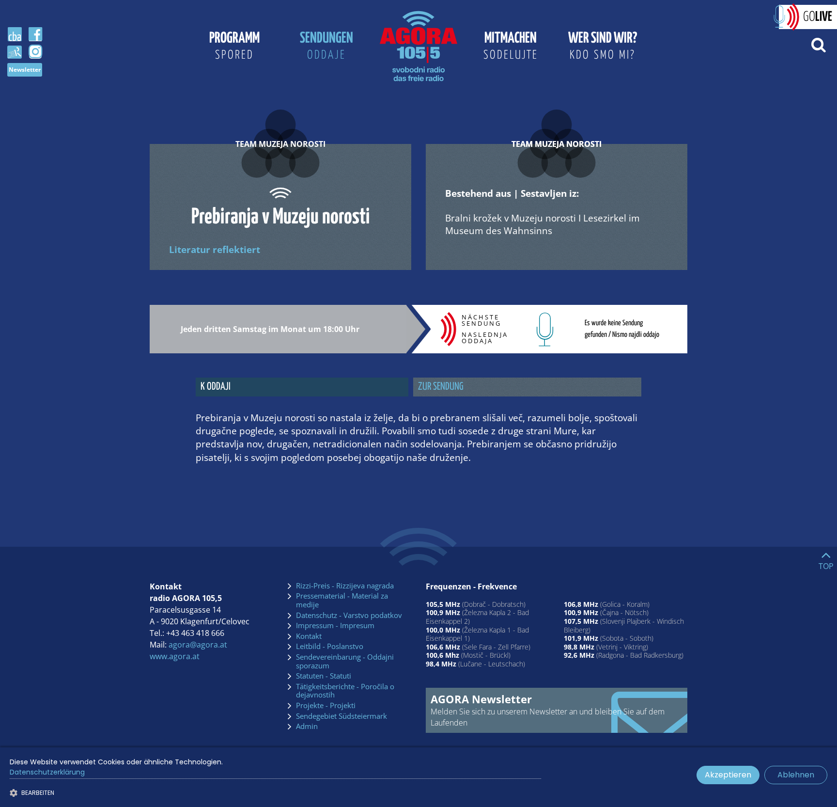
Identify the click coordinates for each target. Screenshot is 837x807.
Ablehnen (795, 774)
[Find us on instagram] (35, 52)
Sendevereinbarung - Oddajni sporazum (345, 661)
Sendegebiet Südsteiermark (341, 716)
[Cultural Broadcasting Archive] (14, 34)
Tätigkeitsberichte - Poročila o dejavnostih (345, 690)
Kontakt (309, 636)
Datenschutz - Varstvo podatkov (349, 615)
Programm (234, 46)
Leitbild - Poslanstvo (329, 646)
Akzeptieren (728, 774)
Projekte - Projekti (326, 705)
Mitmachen (510, 46)
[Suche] (818, 44)
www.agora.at (175, 656)
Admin (307, 726)
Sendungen (326, 46)
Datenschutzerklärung (47, 772)
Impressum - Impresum (335, 625)
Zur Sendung (441, 387)
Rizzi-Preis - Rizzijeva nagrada (345, 586)
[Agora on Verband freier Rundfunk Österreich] (14, 51)
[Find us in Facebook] (35, 34)
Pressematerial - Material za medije (342, 600)
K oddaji (216, 387)
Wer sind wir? (602, 46)
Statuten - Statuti (323, 676)
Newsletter (25, 69)
